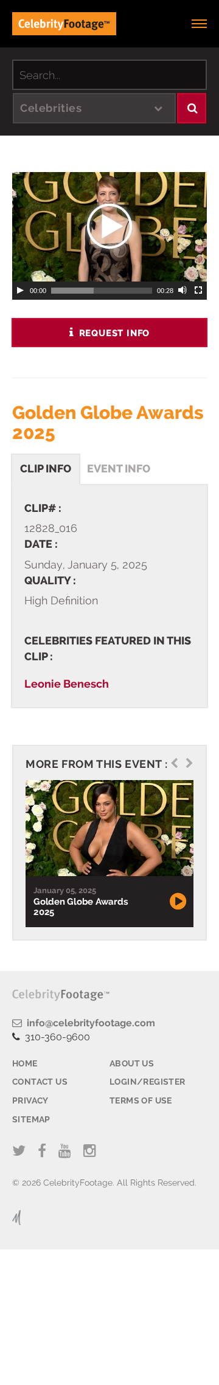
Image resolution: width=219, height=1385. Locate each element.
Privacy (30, 1100)
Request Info (113, 333)
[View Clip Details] (108, 828)
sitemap (31, 1119)
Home (25, 1063)
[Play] (20, 290)
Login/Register (147, 1081)
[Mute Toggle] (183, 290)
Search (191, 108)
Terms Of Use (140, 1100)
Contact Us (40, 1081)
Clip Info (45, 468)
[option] (108, 853)
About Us (131, 1063)
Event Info (118, 468)
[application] (109, 226)
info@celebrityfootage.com (88, 1023)
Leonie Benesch (66, 683)
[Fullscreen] (199, 290)
